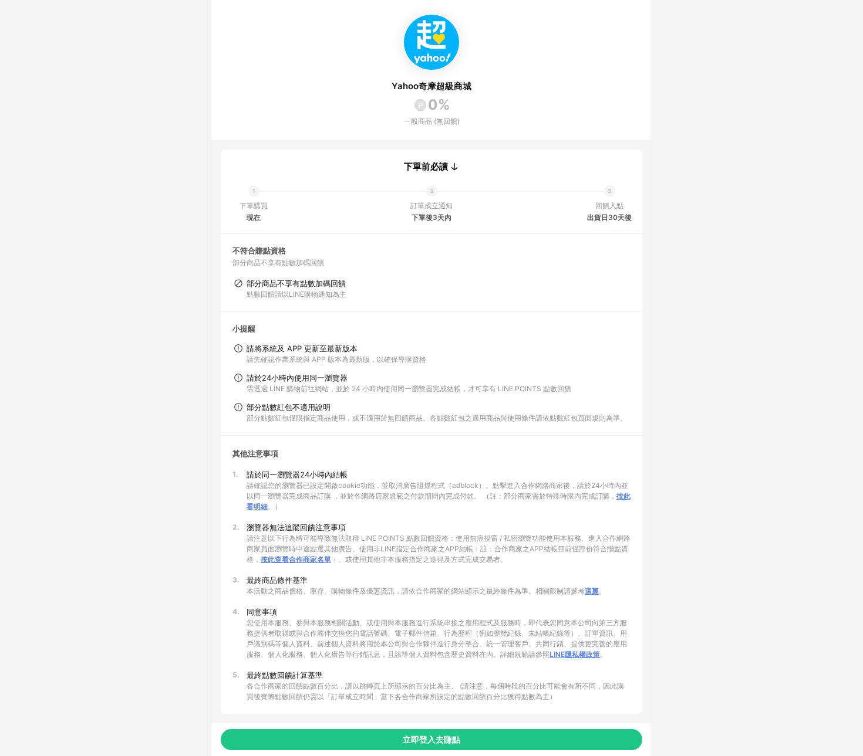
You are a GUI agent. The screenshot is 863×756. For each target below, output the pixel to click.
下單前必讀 (426, 166)
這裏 (592, 591)
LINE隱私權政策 (575, 654)
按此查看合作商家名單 (296, 559)
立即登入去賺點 (431, 739)
